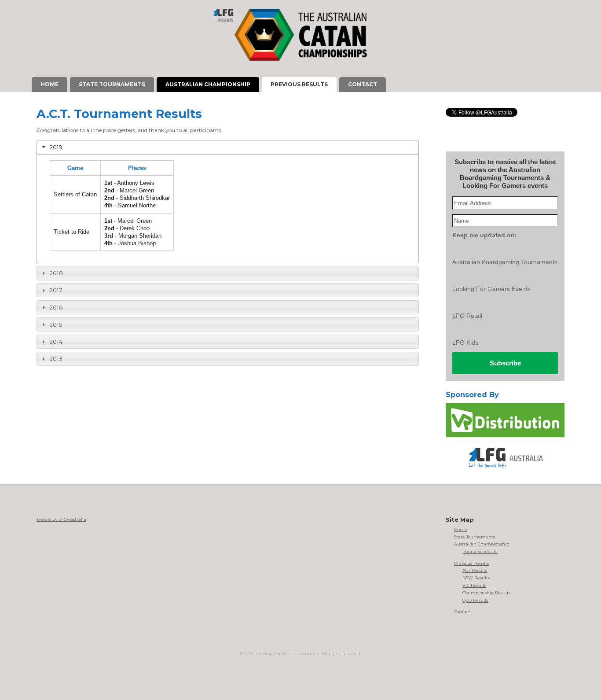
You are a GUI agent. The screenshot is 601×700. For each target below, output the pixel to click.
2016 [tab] (56, 307)
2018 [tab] (56, 272)
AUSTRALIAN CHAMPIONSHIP (207, 84)
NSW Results (476, 577)
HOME (49, 84)
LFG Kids (465, 342)
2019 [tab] (56, 147)
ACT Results (474, 570)
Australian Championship (481, 544)
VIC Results (474, 585)
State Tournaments (474, 536)
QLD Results (475, 600)
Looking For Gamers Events (491, 288)
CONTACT (362, 84)
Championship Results (486, 592)
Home (460, 529)
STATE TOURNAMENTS (112, 84)
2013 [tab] (56, 358)
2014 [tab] (56, 341)
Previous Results (471, 563)
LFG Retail (467, 315)
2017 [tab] (56, 290)
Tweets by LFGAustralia (61, 519)
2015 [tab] (56, 324)
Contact (462, 611)
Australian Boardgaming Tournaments (504, 261)
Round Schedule (480, 551)
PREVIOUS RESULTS (299, 84)
